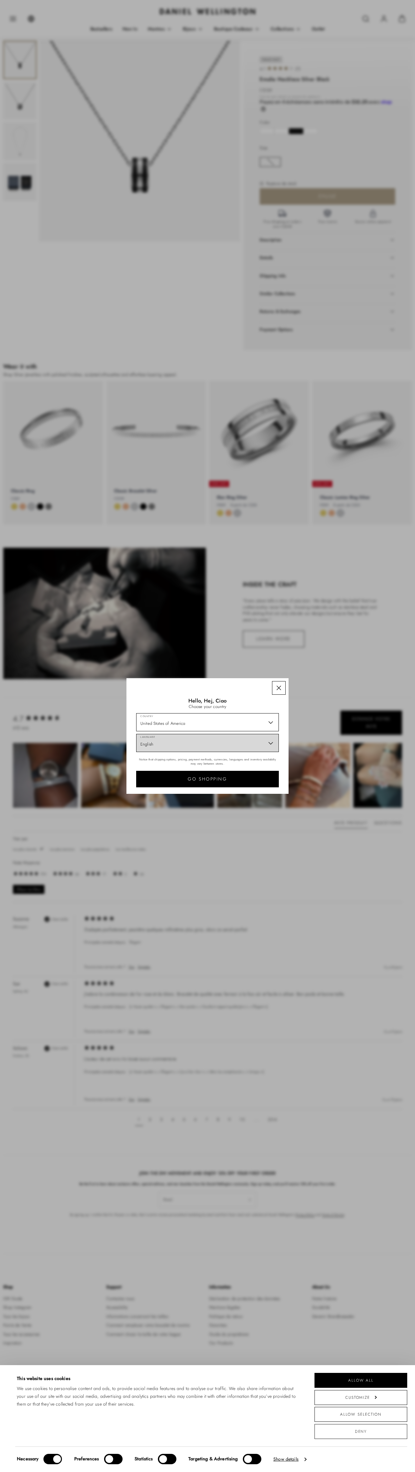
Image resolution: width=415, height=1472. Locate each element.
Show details (286, 1459)
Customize (357, 1397)
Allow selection (361, 1414)
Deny (361, 1431)
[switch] (113, 1459)
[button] (278, 687)
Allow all (361, 1380)
